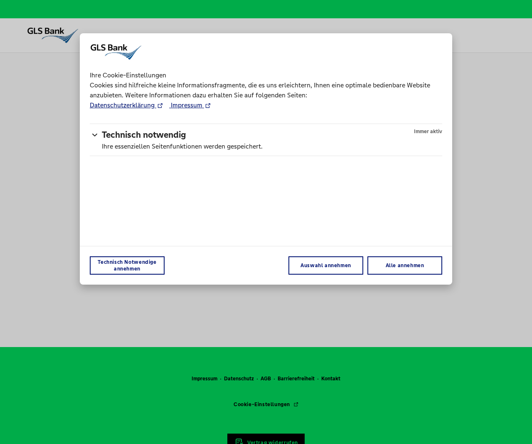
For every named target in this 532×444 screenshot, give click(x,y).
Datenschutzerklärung (123, 105)
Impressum (186, 105)
